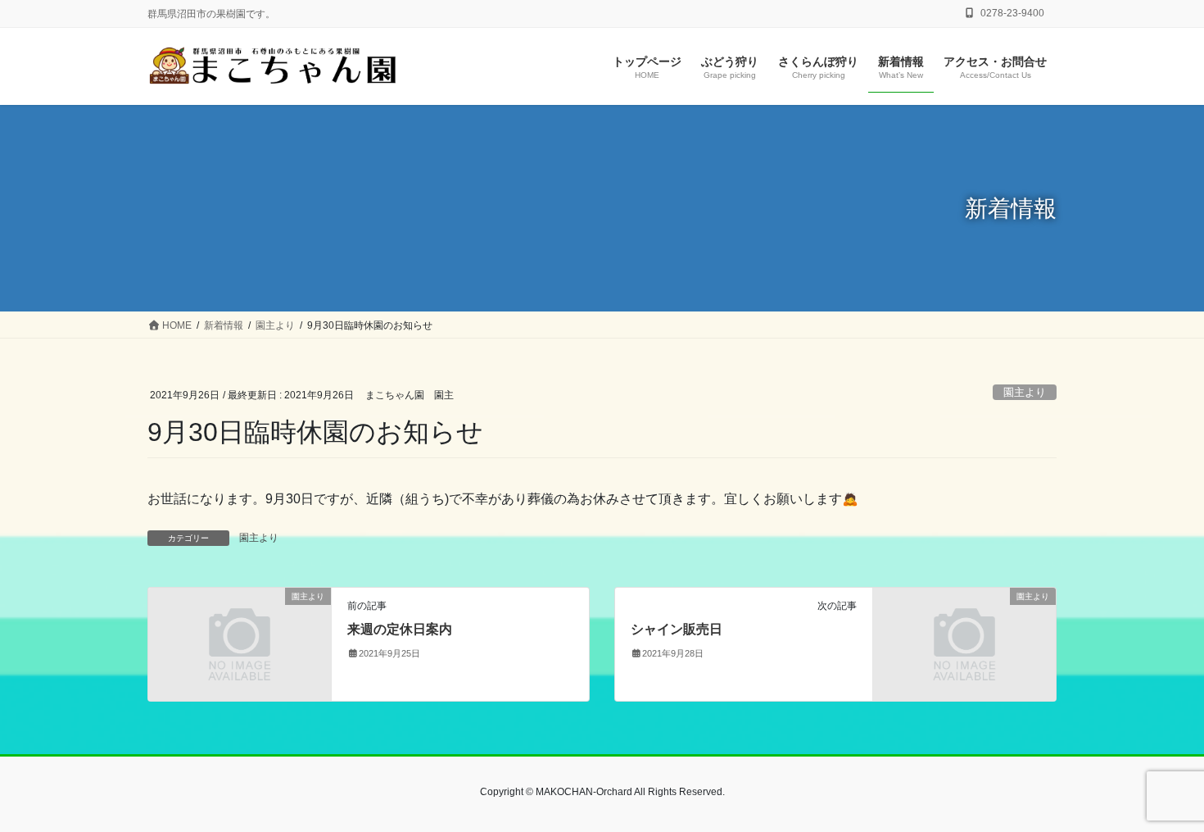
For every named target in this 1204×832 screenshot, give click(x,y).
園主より (1024, 392)
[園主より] (239, 643)
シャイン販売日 (676, 629)
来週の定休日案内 (399, 629)
